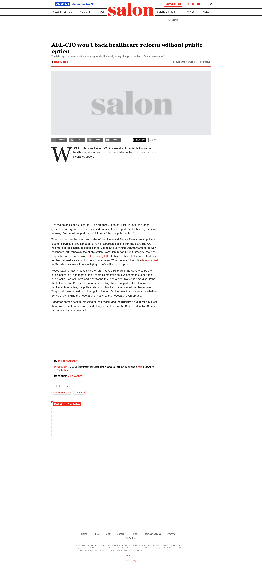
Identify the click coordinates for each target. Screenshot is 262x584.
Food (102, 12)
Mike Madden (61, 62)
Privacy (134, 534)
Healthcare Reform (62, 393)
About (96, 534)
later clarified (150, 260)
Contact (120, 534)
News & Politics (62, 12)
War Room (79, 393)
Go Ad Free (131, 538)
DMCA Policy (131, 561)
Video (206, 12)
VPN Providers (131, 556)
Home (84, 534)
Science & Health (167, 12)
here (140, 367)
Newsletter (173, 4)
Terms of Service (153, 534)
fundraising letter (100, 256)
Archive (171, 534)
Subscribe (62, 4)
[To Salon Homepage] (131, 9)
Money (190, 12)
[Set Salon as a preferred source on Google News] (139, 140)
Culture (85, 12)
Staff (108, 534)
